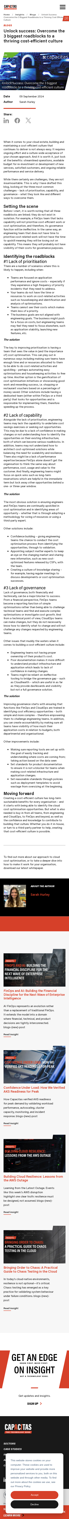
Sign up (32, 1403)
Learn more (12, 1515)
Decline (34, 1504)
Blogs (33, 14)
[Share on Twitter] (28, 121)
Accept (34, 1494)
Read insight (11, 1034)
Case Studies (13, 1449)
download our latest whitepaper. (24, 868)
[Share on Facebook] (17, 121)
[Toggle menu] (62, 7)
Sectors (10, 1443)
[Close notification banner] (64, 1512)
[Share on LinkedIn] (6, 121)
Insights (19, 14)
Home (7, 14)
